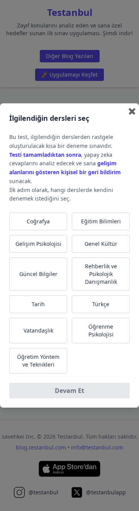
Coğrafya (38, 221)
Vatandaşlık (38, 330)
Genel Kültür (101, 243)
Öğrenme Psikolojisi (101, 330)
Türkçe (100, 304)
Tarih (38, 304)
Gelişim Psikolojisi (38, 243)
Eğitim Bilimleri (101, 221)
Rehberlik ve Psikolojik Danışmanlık (101, 273)
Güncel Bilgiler (38, 274)
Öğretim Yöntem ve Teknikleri (38, 360)
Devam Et (69, 390)
